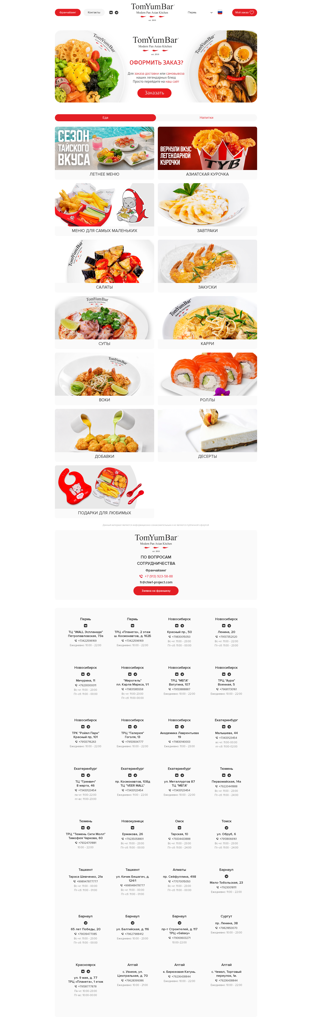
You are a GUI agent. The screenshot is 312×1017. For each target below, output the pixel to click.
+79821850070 (228, 928)
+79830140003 (181, 741)
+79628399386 (134, 980)
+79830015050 (181, 636)
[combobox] (199, 12)
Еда (105, 118)
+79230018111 (228, 887)
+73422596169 (87, 640)
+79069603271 (181, 938)
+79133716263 (87, 741)
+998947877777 (87, 881)
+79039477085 (87, 934)
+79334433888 (181, 839)
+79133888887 (181, 689)
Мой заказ (242, 12)
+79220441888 (228, 786)
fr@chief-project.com (156, 582)
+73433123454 (228, 737)
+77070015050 (181, 881)
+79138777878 (87, 986)
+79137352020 (228, 636)
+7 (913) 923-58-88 (159, 576)
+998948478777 (134, 885)
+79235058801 (134, 839)
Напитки (206, 118)
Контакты (94, 12)
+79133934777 (134, 741)
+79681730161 (228, 689)
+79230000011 (87, 685)
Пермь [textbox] (192, 12)
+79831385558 (134, 689)
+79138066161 (228, 839)
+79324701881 (87, 842)
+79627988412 (134, 934)
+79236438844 (181, 976)
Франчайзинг (67, 12)
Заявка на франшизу (156, 591)
